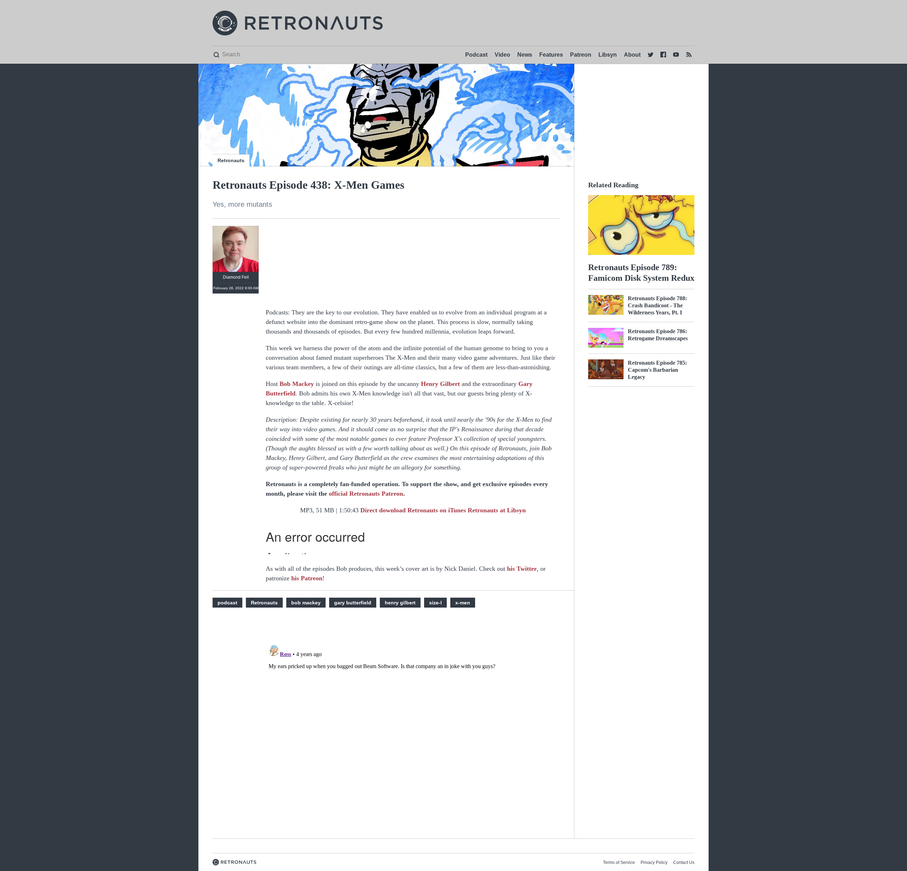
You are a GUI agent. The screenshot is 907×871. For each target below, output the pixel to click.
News (524, 55)
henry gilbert (400, 602)
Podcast (476, 55)
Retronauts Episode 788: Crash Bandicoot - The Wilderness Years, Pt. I (657, 305)
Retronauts (231, 160)
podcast (227, 602)
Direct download (383, 510)
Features (551, 55)
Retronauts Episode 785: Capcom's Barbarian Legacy (657, 370)
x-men (462, 602)
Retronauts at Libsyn (497, 510)
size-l (435, 602)
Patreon (580, 55)
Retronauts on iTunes (437, 510)
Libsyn (607, 55)
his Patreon (306, 578)
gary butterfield (352, 602)
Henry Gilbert (440, 383)
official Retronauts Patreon (366, 493)
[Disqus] (413, 730)
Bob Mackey (297, 383)
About (632, 55)
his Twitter (522, 568)
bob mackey (306, 602)
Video (502, 55)
